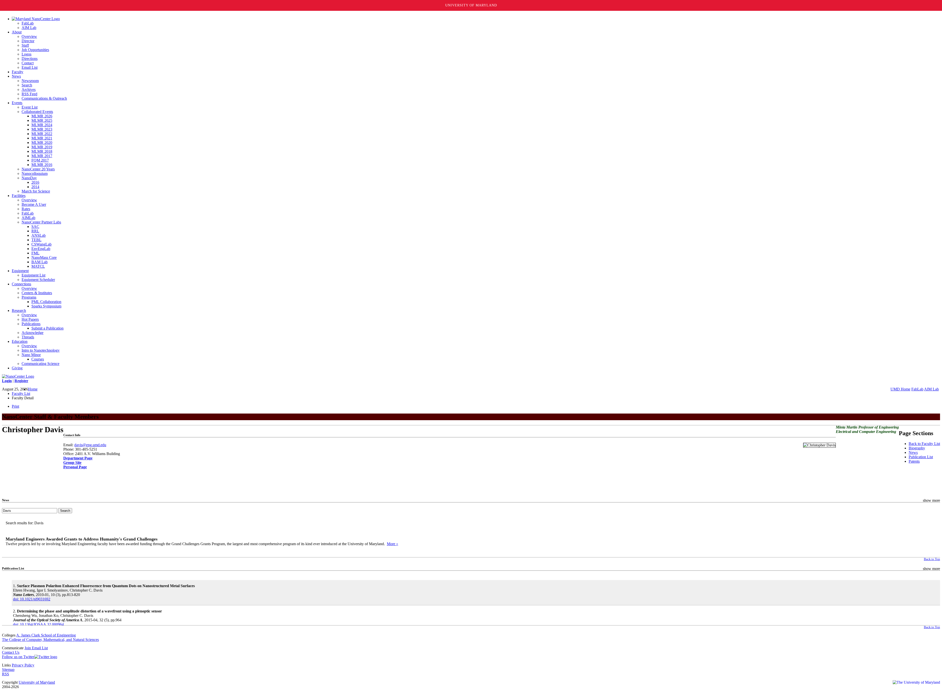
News (16, 76)
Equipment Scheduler (38, 279)
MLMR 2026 (41, 116)
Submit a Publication (47, 328)
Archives (29, 89)
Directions (30, 58)
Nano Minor (31, 355)
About (17, 32)
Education (19, 341)
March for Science (36, 191)
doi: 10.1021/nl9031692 (31, 599)
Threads (28, 337)
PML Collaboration (46, 302)
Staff (25, 45)
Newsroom (30, 81)
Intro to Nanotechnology (41, 350)
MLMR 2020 (41, 142)
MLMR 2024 (41, 125)
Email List (30, 67)
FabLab (28, 23)
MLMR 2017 (41, 156)
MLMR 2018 (41, 151)
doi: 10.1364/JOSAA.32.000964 (38, 624)
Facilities (19, 196)
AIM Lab (29, 28)
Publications (31, 324)
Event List (30, 107)
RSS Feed (29, 94)
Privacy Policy (23, 665)
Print (15, 406)
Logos (26, 54)
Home (33, 389)
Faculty (17, 72)
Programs (29, 297)
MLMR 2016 (41, 165)
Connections (21, 284)
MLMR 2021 (41, 138)
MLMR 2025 (41, 120)
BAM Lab (39, 262)
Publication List (921, 457)
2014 (35, 187)
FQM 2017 (40, 160)
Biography (917, 448)
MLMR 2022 (41, 134)
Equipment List (33, 275)
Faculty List (21, 393)
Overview (29, 36)
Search (27, 85)
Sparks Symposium (46, 306)
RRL (35, 231)
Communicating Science (40, 363)
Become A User (34, 204)
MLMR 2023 (41, 129)
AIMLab (28, 218)
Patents (914, 461)
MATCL (38, 266)
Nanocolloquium (35, 173)
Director (28, 41)
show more (931, 500)
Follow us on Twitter (18, 657)
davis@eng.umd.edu (90, 445)
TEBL (36, 240)
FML (35, 253)
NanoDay (29, 178)
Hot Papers (30, 319)
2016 (35, 182)
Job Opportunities (35, 50)
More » (392, 544)
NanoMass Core (44, 257)
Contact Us (10, 652)
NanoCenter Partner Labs (41, 222)
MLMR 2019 (41, 147)
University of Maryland (471, 5)
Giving (17, 368)
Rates (26, 209)
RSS (5, 674)
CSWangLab (41, 244)
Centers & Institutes (37, 293)
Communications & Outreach (44, 98)
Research (19, 310)
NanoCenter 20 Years (38, 169)
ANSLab (38, 235)
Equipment (20, 271)
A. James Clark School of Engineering (46, 635)
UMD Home (900, 389)
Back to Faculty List (924, 444)
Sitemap (8, 669)
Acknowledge (32, 333)
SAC (35, 226)
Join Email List (36, 648)
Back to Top (932, 559)
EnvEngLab (40, 249)
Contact (28, 63)
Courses (37, 359)
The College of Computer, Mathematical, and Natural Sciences (50, 640)
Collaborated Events (37, 112)
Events (17, 103)
